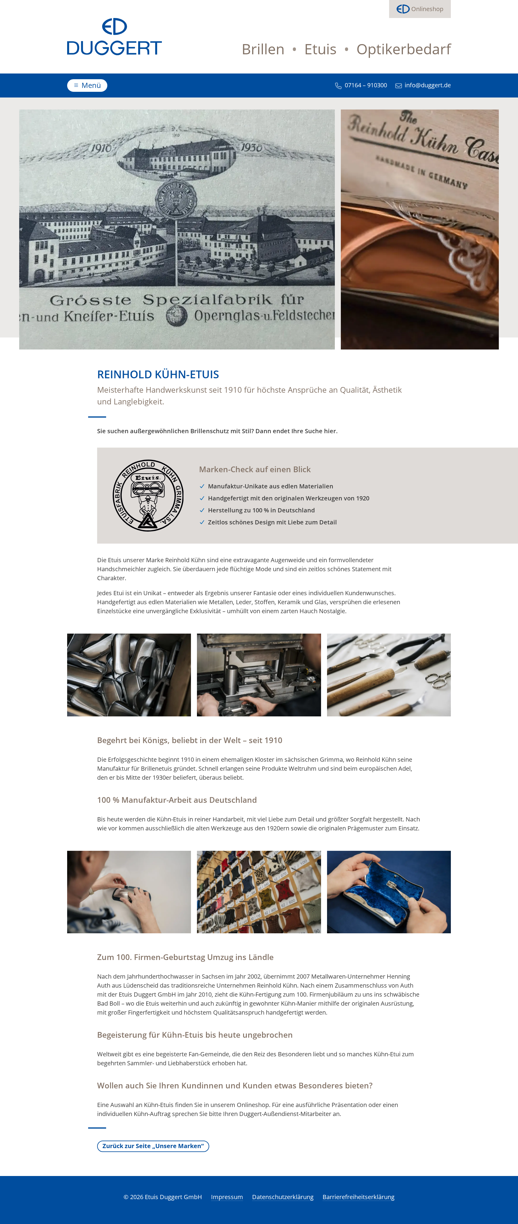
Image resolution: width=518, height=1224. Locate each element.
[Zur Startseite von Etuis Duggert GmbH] (114, 37)
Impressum (227, 1197)
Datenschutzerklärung (283, 1197)
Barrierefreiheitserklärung (358, 1197)
